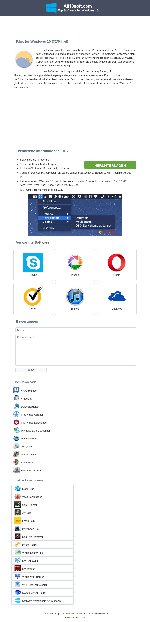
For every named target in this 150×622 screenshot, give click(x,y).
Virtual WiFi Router (33, 576)
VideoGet (26, 398)
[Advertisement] (75, 26)
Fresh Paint (28, 520)
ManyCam (27, 446)
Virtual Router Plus (33, 552)
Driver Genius (29, 454)
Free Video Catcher (32, 414)
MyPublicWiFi (30, 560)
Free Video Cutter (31, 470)
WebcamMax (28, 438)
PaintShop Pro (30, 528)
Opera (116, 274)
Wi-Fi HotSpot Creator (34, 584)
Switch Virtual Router (34, 592)
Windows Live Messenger (35, 430)
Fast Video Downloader (34, 422)
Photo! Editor (29, 544)
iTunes (75, 308)
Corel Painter (29, 504)
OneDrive (117, 308)
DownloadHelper (30, 406)
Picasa (75, 274)
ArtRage (26, 512)
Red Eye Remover (32, 536)
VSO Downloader (32, 496)
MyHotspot (28, 568)
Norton (33, 308)
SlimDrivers (27, 462)
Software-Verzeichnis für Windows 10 (43, 600)
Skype (33, 274)
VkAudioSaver (29, 390)
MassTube (28, 488)
